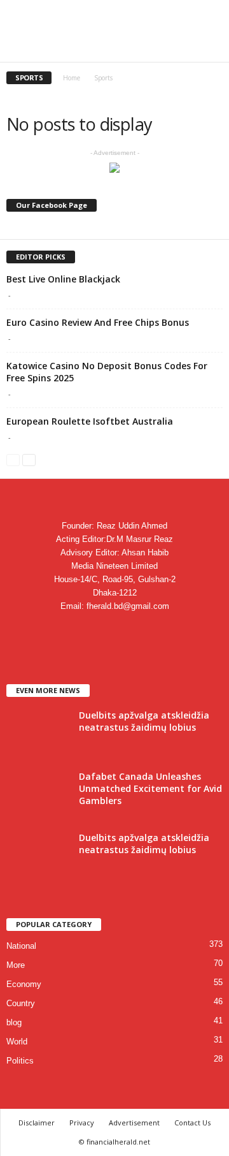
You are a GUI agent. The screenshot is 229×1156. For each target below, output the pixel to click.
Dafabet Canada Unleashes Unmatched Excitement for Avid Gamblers (150, 788)
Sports (116, 48)
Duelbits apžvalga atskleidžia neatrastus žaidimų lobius (144, 721)
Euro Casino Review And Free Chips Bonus (97, 322)
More (15, 965)
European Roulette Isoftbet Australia (89, 421)
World (16, 1041)
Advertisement (134, 1122)
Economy (23, 984)
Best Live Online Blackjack (63, 279)
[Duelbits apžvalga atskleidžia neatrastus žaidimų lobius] (38, 733)
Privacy (81, 1122)
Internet (80, 48)
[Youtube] (153, 631)
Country (20, 1003)
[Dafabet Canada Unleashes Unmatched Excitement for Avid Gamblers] (38, 794)
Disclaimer (36, 1122)
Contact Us (192, 1122)
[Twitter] (129, 631)
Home (71, 77)
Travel (150, 48)
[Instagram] (103, 631)
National (21, 946)
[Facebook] (77, 631)
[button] (209, 17)
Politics (20, 1060)
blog (14, 1022)
